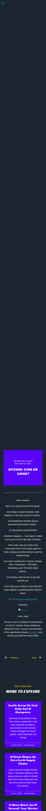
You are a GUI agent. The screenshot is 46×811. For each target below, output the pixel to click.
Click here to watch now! (24, 599)
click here (33, 632)
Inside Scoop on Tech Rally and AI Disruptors (23, 709)
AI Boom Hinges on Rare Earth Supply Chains (23, 760)
